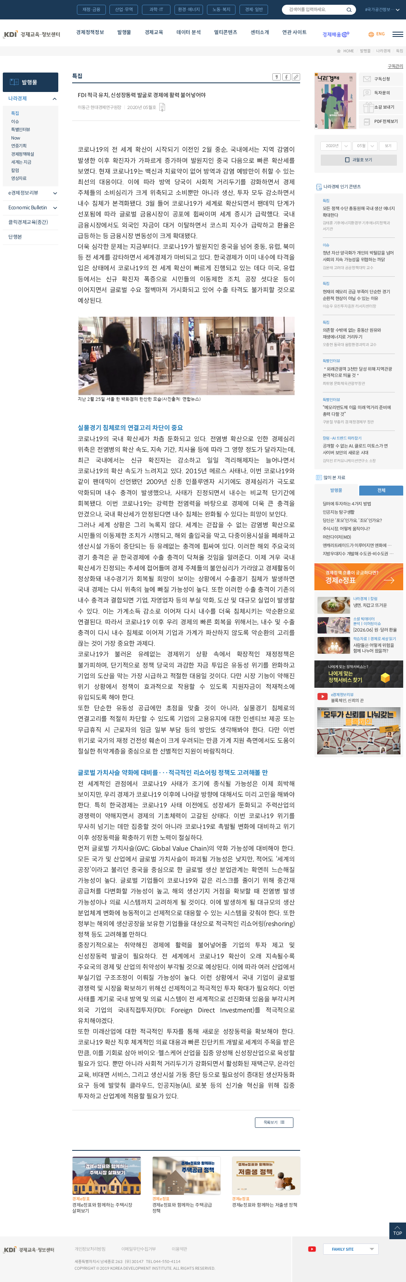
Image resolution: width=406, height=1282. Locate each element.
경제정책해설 (22, 154)
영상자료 (18, 178)
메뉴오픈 (53, 99)
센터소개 (260, 32)
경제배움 (336, 34)
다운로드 (162, 107)
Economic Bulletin (27, 208)
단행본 (15, 237)
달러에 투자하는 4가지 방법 (347, 504)
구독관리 (395, 66)
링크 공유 (296, 76)
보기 (388, 146)
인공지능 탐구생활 (338, 512)
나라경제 (383, 51)
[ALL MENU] (398, 34)
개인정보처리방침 (90, 1249)
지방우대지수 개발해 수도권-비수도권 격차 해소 (359, 554)
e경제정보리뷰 (23, 193)
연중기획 (18, 146)
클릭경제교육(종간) (28, 222)
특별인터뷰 (20, 129)
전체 (381, 490)
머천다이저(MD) (337, 537)
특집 (399, 51)
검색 (349, 10)
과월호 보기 (362, 160)
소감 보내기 (384, 107)
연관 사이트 (294, 32)
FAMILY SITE (343, 1249)
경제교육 (154, 32)
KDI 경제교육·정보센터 (31, 34)
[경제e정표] (358, 577)
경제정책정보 (90, 32)
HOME (348, 51)
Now (15, 138)
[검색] (319, 10)
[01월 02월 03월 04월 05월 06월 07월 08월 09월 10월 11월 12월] (364, 146)
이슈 (15, 121)
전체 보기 (381, 10)
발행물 (124, 32)
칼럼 (15, 170)
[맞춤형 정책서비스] (358, 674)
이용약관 (179, 1249)
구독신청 (382, 79)
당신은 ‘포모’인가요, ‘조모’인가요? (352, 520)
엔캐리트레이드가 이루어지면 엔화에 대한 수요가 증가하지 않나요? (359, 545)
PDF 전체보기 (386, 121)
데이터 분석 (188, 32)
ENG (380, 34)
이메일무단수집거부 (138, 1249)
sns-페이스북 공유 (286, 76)
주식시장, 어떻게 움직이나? (346, 529)
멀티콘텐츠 (225, 32)
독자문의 (382, 93)
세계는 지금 (21, 162)
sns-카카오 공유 (276, 76)
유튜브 (311, 1249)
